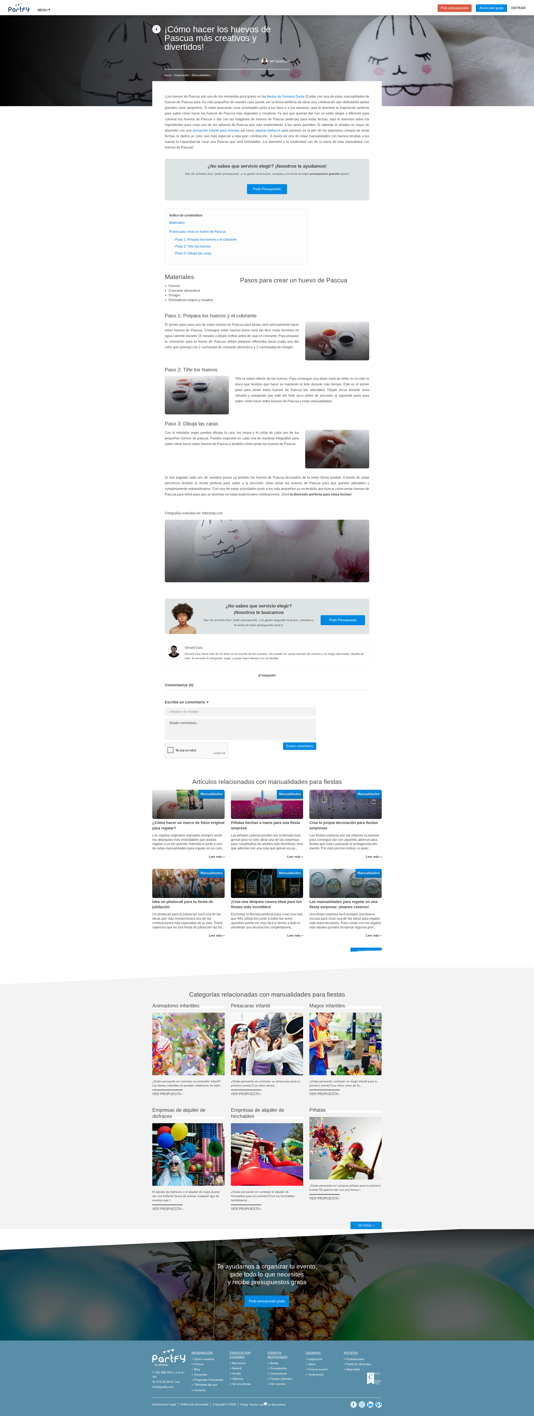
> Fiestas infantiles (280, 1378)
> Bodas (273, 1363)
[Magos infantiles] (345, 1044)
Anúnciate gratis (492, 8)
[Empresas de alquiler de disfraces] (188, 1154)
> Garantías (199, 1374)
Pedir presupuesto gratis (267, 1301)
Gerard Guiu (282, 61)
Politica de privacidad (194, 1404)
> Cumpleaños (277, 1368)
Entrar (518, 8)
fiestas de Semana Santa (285, 96)
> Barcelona (238, 1363)
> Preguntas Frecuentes (207, 1379)
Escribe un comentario (185, 702)
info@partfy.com (163, 1386)
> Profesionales (354, 1359)
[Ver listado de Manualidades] (156, 32)
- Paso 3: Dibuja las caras (192, 253)
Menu (43, 10)
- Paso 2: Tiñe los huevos (192, 246)
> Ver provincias (240, 1384)
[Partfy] (23, 7)
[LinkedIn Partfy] (370, 1404)
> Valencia (236, 1378)
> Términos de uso (204, 1384)
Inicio (167, 75)
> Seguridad (352, 1369)
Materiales (177, 222)
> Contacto (198, 1390)
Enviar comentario (299, 746)
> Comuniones (277, 1373)
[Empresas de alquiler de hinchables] (267, 1154)
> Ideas (310, 1364)
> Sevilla (235, 1373)
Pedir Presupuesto (267, 189)
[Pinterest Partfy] (378, 1404)
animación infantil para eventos (216, 130)
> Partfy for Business (357, 1364)
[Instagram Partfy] (362, 1404)
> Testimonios (315, 1374)
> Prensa (197, 1364)
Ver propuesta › (167, 1094)
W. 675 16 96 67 (163, 1381)
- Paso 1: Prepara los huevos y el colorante (205, 239)
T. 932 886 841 (162, 1372)
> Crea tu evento (317, 1369)
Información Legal (164, 1404)
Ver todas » (366, 1225)
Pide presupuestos (455, 8)
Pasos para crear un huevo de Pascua (197, 231)
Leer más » (217, 856)
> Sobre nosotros (202, 1359)
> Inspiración (314, 1359)
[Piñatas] (345, 1148)
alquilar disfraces (268, 130)
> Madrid (235, 1368)
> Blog (195, 1369)
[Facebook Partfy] (353, 1404)
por (280, 61)
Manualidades (201, 75)
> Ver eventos (277, 1384)
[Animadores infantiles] (188, 1044)
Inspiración (181, 75)
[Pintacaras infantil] (267, 1044)
